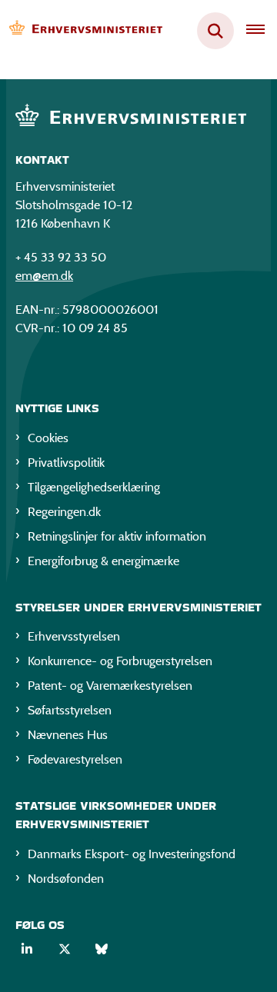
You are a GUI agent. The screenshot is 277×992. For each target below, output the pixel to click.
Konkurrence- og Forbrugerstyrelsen (120, 661)
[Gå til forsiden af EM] (81, 31)
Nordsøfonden (66, 878)
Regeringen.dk (64, 511)
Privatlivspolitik (66, 462)
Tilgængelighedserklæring (94, 487)
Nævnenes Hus (68, 734)
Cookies (48, 438)
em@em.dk (44, 275)
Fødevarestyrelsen (75, 759)
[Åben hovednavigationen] (261, 30)
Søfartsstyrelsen (70, 710)
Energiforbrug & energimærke (103, 561)
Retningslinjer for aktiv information (117, 536)
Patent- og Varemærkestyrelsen (110, 685)
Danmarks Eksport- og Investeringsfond (131, 854)
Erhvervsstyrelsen (74, 636)
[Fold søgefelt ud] (215, 30)
